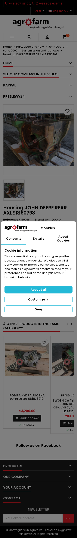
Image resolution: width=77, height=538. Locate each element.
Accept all (39, 289)
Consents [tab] (13, 238)
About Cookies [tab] (63, 238)
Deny (39, 309)
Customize (37, 299)
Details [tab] (38, 238)
